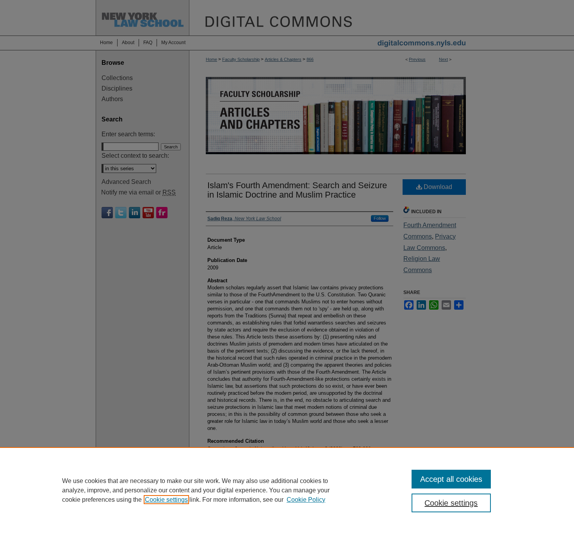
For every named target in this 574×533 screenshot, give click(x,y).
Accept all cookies (451, 479)
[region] (287, 490)
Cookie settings (166, 499)
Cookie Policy (306, 499)
